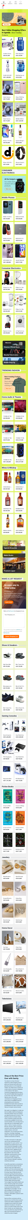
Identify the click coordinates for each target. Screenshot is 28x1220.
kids (12, 1121)
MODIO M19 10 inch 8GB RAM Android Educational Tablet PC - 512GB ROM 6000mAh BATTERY (20, 238)
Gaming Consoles (9, 716)
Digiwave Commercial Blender (7, 331)
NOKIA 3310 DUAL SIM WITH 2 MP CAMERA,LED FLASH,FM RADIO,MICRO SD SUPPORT (7, 238)
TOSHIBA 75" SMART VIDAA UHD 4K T (20, 438)
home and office (17, 1151)
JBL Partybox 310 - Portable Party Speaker (20, 459)
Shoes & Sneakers (9, 645)
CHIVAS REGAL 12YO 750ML (7, 487)
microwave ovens (9, 1157)
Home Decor (7, 928)
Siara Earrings (6, 920)
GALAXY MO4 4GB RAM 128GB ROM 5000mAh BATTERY (20, 260)
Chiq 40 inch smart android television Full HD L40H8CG (20, 1018)
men (21, 1120)
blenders (15, 1159)
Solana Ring (18, 898)
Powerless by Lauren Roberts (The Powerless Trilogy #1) (7, 849)
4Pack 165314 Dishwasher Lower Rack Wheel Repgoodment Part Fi (7, 162)
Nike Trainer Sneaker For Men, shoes (20, 664)
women (6, 1121)
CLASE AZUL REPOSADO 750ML (7, 75)
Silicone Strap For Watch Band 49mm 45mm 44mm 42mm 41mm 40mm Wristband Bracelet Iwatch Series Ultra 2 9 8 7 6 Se (20, 162)
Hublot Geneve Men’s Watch (7, 97)
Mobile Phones (8, 197)
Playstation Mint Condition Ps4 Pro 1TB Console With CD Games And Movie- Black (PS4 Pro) (7, 778)
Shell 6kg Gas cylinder (20, 75)
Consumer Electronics (11, 268)
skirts (15, 1126)
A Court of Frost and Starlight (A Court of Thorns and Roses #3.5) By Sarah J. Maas (7, 827)
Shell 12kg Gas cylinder (20, 53)
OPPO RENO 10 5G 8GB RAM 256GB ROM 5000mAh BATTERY (7, 260)
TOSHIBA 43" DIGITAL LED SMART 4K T (20, 416)
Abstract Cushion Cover (20, 990)
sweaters (10, 1118)
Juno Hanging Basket (7, 969)
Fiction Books (8, 787)
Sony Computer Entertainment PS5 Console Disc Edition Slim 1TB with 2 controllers (7, 735)
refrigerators (17, 1157)
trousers (14, 1125)
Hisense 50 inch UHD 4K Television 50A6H (20, 1061)
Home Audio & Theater (11, 397)
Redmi (19, 1182)
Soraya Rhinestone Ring (7, 898)
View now (8, 189)
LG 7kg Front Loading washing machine (20, 331)
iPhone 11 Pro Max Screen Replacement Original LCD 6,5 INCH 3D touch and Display (7, 140)
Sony (12, 1182)
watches (7, 1133)
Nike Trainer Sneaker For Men (7, 708)
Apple (9, 1182)
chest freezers (8, 1159)
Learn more (8, 602)
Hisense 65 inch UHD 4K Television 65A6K (7, 1039)
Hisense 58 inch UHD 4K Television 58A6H (20, 1039)
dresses (11, 1126)
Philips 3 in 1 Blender (20, 309)
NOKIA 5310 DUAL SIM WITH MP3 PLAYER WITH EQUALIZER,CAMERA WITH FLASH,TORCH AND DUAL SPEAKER (20, 216)
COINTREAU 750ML (7, 508)
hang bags (17, 1133)
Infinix (18, 1180)
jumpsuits (19, 1126)
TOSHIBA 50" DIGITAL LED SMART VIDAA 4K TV (7, 459)
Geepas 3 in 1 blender (7, 287)
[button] (3, 19)
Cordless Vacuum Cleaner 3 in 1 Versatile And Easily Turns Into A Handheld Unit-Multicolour (7, 53)
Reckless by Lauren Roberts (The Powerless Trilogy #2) (20, 849)
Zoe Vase (5, 947)
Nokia (10, 1180)
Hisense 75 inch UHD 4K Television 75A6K (7, 1018)
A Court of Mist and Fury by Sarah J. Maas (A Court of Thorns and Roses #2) (7, 805)
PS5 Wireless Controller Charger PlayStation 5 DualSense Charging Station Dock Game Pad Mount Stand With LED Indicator (20, 778)
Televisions (7, 999)
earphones (8, 1195)
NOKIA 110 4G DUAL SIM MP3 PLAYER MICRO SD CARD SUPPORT (7, 216)
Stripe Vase (19, 947)
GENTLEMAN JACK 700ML (20, 530)
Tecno (6, 1182)
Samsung (14, 1180)
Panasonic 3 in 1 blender (7, 309)
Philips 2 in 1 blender (20, 287)
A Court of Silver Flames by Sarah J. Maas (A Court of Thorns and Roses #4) (20, 827)
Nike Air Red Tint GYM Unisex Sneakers (20, 686)
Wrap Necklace (7, 876)
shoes (6, 1118)
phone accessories (9, 1192)
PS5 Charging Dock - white (7, 757)
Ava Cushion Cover (7, 990)
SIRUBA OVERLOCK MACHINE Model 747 (20, 119)
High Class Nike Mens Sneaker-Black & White (7, 664)
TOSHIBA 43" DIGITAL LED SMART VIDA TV (7, 416)
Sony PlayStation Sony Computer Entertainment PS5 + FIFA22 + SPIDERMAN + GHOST (20, 735)
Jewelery (5, 857)
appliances (16, 1149)
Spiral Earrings (19, 876)
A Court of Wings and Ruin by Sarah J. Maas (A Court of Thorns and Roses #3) (20, 805)
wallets (6, 1134)
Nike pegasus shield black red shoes (7, 686)
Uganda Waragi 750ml (20, 140)
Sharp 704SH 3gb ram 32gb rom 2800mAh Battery (20, 97)
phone (15, 1165)
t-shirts (10, 1125)
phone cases (20, 1193)
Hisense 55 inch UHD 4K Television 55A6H (7, 1061)
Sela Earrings (19, 920)
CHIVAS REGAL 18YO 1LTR (20, 487)
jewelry (15, 1118)
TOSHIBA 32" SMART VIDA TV (7, 438)
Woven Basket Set (20, 969)
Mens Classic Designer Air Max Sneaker (20, 708)
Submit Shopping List (11, 636)
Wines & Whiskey (9, 468)
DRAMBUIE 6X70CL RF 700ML (20, 508)
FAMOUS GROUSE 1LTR (7, 530)
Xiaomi (16, 1182)
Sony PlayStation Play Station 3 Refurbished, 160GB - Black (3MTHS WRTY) (20, 757)
